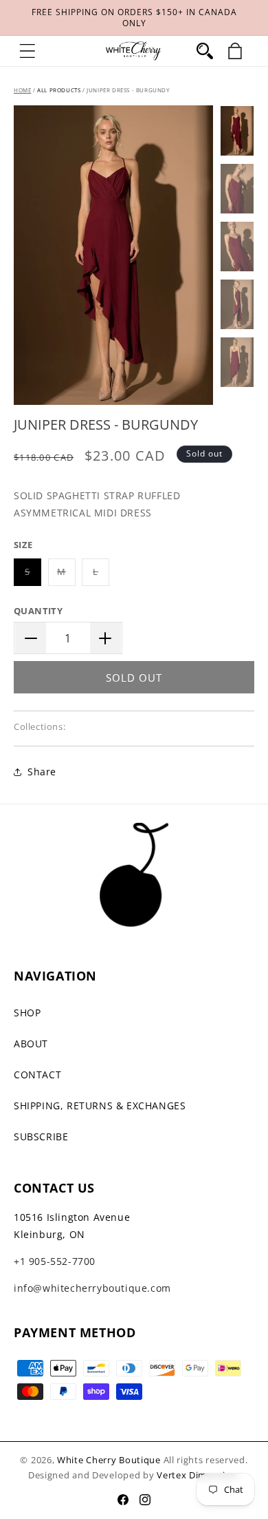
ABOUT (31, 1043)
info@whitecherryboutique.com (92, 1288)
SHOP (27, 1012)
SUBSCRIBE (41, 1136)
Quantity (38, 611)
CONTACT (37, 1074)
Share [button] (41, 771)
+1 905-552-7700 (55, 1261)
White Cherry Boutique (109, 1460)
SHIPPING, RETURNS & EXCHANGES (100, 1105)
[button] (27, 51)
